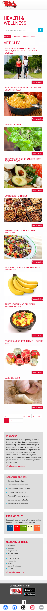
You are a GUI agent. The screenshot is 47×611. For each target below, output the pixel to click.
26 (39, 416)
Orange (37, 526)
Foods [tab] (32, 36)
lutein (10, 563)
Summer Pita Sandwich (17, 492)
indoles (11, 548)
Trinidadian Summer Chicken (19, 488)
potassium (12, 556)
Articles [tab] (7, 36)
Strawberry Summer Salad (18, 504)
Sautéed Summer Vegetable (19, 496)
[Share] (5, 607)
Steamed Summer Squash (18, 485)
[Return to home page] (23, 5)
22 (19, 416)
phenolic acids (13, 558)
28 (11, 420)
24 (29, 416)
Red (16, 526)
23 (24, 416)
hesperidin (12, 561)
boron (10, 568)
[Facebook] (14, 607)
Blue (10, 526)
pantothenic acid (14, 566)
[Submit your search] (40, 30)
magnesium (12, 551)
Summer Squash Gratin (17, 481)
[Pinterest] (32, 607)
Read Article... (37, 82)
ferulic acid (12, 546)
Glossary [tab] (25, 36)
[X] (23, 607)
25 (34, 416)
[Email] (41, 607)
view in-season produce (15, 466)
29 (17, 420)
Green (23, 526)
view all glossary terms (15, 572)
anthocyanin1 (13, 553)
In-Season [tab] (16, 36)
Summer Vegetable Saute (18, 500)
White (30, 526)
